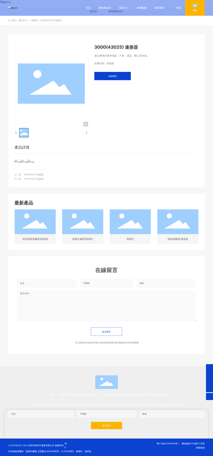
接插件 (130, 238)
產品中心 (23, 20)
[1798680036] (209, 381)
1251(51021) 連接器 (34, 178)
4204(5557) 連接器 (34, 174)
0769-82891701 (120, 394)
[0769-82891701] (209, 374)
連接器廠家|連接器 (177, 238)
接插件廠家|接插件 (82, 238)
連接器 (34, 20)
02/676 (135, 394)
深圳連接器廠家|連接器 (35, 238)
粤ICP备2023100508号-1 (168, 443)
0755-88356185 (77, 394)
